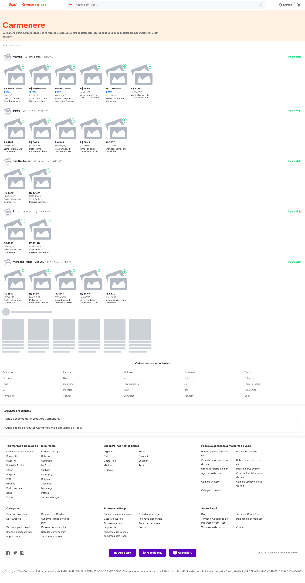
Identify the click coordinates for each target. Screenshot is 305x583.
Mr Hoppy (46, 426)
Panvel (247, 324)
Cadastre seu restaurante (118, 465)
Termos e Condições (247, 465)
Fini (186, 341)
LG (4, 341)
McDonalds (47, 417)
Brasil (142, 403)
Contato (240, 479)
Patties (45, 444)
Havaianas (189, 324)
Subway (45, 407)
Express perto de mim (53, 479)
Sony (247, 347)
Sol (185, 335)
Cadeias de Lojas (50, 403)
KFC (8, 430)
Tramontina (9, 347)
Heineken (189, 329)
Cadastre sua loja (113, 470)
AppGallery (185, 504)
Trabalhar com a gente (151, 465)
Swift (126, 341)
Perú (141, 417)
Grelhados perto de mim (214, 420)
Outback (46, 421)
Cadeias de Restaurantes (20, 403)
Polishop (249, 329)
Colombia (144, 407)
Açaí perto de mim (211, 425)
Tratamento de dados (213, 479)
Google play (154, 504)
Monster (67, 341)
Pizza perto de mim (246, 403)
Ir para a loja (294, 56)
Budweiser (130, 347)
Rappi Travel (13, 488)
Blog (203, 465)
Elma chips (250, 341)
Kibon (9, 449)
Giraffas (10, 435)
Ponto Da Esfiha (15, 417)
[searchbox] (165, 5)
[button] (36, 4)
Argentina (109, 403)
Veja (126, 329)
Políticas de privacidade (249, 470)
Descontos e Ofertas (52, 465)
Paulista (67, 324)
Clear (66, 329)
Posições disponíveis (150, 470)
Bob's (9, 444)
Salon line (68, 335)
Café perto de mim (211, 442)
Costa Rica (110, 412)
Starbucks (46, 412)
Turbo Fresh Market (52, 488)
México (108, 417)
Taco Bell (46, 435)
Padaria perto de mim (248, 420)
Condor (67, 347)
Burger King (12, 407)
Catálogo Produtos (16, 465)
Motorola (128, 324)
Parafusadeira (131, 335)
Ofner (9, 421)
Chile (106, 407)
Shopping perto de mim (19, 483)
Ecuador (143, 412)
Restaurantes (13, 470)
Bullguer (10, 426)
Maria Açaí (47, 440)
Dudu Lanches (14, 440)
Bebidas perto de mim (53, 483)
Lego (5, 335)
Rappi (5, 45)
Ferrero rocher (252, 335)
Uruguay (108, 421)
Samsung (8, 324)
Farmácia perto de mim (19, 479)
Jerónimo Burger (50, 449)
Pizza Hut (11, 412)
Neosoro (189, 347)
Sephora (7, 329)
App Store (124, 504)
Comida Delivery (210, 433)
